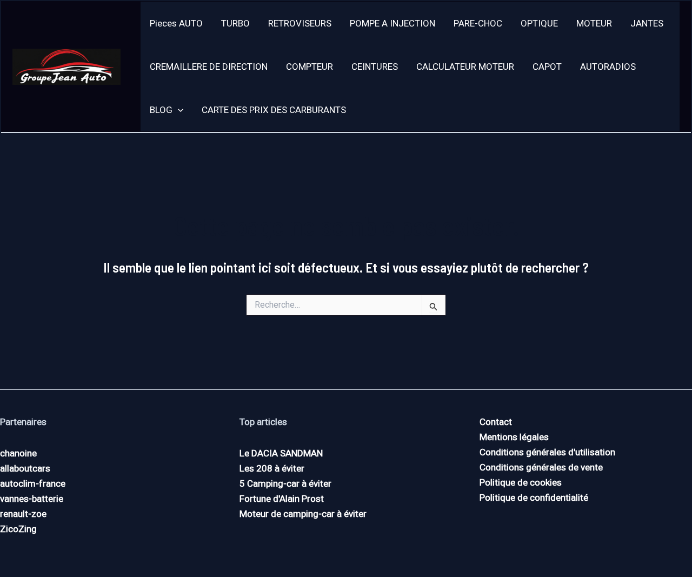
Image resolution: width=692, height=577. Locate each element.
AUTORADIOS (608, 66)
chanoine (18, 453)
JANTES (646, 23)
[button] (177, 109)
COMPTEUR (309, 66)
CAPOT (547, 66)
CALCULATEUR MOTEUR (465, 66)
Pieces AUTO (176, 23)
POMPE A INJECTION (392, 23)
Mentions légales (514, 437)
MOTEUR (594, 23)
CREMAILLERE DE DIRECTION (209, 66)
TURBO (235, 23)
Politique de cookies (521, 482)
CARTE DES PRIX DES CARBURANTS (274, 109)
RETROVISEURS (299, 23)
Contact (496, 421)
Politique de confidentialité (534, 497)
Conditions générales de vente (541, 467)
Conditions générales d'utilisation (547, 452)
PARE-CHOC (478, 23)
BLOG (161, 109)
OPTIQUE (539, 23)
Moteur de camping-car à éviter (303, 513)
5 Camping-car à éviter (285, 483)
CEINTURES (374, 66)
